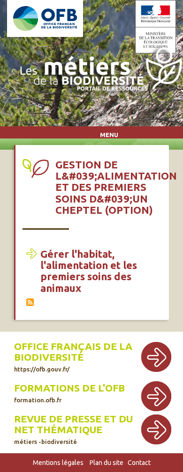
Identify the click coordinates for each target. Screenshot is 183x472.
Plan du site (106, 462)
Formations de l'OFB (69, 388)
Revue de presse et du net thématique (73, 424)
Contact (139, 462)
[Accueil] (99, 71)
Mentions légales (58, 462)
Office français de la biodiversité (73, 352)
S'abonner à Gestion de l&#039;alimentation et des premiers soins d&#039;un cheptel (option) (30, 302)
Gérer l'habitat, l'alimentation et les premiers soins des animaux (88, 271)
